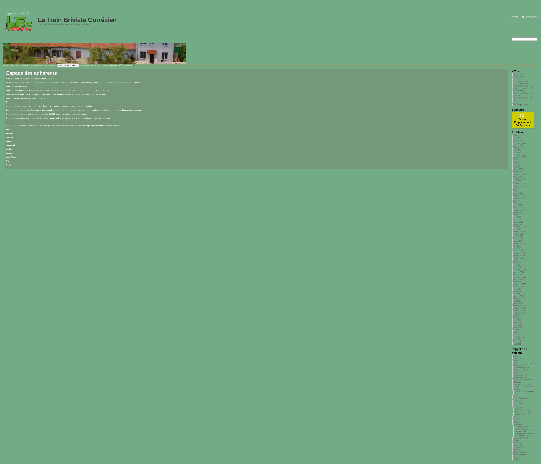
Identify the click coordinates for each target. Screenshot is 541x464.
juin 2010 (517, 318)
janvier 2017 (518, 241)
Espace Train (518, 76)
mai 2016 (517, 248)
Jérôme (9, 137)
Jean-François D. (521, 398)
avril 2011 (517, 301)
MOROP (516, 95)
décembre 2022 (519, 184)
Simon (516, 440)
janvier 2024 (518, 172)
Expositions (518, 443)
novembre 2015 (519, 255)
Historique (517, 450)
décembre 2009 (519, 330)
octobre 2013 (518, 279)
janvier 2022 (518, 193)
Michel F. (10, 141)
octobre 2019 (518, 215)
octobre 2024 (518, 160)
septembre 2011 (519, 299)
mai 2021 (517, 203)
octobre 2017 (518, 234)
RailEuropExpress (520, 105)
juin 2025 (517, 150)
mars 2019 (517, 219)
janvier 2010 (518, 327)
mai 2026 (517, 138)
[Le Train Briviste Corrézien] (270, 53)
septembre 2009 (519, 332)
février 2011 (518, 303)
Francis (9, 134)
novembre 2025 (519, 143)
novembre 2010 (519, 310)
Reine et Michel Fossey (523, 438)
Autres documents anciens (525, 363)
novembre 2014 (519, 270)
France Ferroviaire (520, 83)
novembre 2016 (519, 243)
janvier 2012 (518, 291)
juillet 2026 (517, 136)
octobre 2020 (518, 208)
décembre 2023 (519, 174)
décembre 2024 (519, 155)
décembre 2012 (519, 284)
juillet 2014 (517, 275)
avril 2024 (517, 167)
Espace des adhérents (522, 380)
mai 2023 (517, 181)
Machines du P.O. (521, 370)
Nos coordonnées (520, 452)
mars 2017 (517, 236)
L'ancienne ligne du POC (523, 88)
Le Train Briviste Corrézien (77, 20)
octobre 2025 (518, 145)
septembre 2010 (519, 313)
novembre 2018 (519, 227)
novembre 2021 (519, 196)
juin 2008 (517, 339)
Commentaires (531, 17)
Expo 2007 (519, 408)
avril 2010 (517, 322)
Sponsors (517, 459)
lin (10, 165)
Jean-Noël (10, 145)
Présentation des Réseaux (524, 455)
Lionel (516, 420)
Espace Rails (518, 74)
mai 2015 (517, 265)
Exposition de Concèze (524, 410)
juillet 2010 (517, 315)
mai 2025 (517, 152)
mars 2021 (517, 205)
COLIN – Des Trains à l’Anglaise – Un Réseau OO (525, 385)
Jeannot (9, 153)
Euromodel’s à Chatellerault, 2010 (521, 367)
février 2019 (518, 222)
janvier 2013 (518, 282)
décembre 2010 (519, 308)
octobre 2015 (518, 258)
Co (7, 165)
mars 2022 (517, 191)
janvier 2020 (518, 212)
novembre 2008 (519, 337)
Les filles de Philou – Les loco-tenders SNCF (525, 434)
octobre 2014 (518, 272)
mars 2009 (517, 334)
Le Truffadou (518, 91)
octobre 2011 (518, 296)
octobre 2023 (518, 176)
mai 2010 (517, 320)
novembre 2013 (519, 277)
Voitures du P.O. (520, 375)
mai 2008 (517, 342)
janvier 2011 (518, 306)
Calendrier (517, 358)
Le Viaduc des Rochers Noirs (524, 392)
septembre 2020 (519, 210)
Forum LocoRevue (520, 81)
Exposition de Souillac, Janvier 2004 (524, 414)
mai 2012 (517, 289)
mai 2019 (517, 217)
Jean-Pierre (11, 157)
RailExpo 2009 (520, 372)
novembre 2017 (519, 231)
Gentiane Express (520, 86)
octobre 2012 (518, 287)
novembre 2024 (519, 157)
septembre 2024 (519, 162)
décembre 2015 (519, 253)
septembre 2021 (519, 198)
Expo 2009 (518, 447)
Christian (10, 149)
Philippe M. (518, 424)
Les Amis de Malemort (522, 93)
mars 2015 (517, 267)
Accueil (516, 356)
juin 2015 (517, 263)
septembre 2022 (519, 186)
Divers (516, 361)
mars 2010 (517, 325)
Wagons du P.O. (520, 377)
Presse (516, 457)
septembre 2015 (519, 260)
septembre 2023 (519, 179)
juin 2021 (517, 200)
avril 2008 (517, 344)
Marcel (9, 130)
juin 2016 (517, 246)
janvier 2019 (518, 224)
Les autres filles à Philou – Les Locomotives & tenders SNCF (525, 429)
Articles (517, 17)
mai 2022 (517, 188)
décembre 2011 (519, 294)
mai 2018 (517, 229)
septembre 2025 (519, 148)
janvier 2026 (518, 140)
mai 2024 (517, 164)
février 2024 (518, 169)
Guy (8, 161)
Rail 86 (516, 102)
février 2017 (518, 239)
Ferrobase (517, 79)
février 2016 (518, 251)
